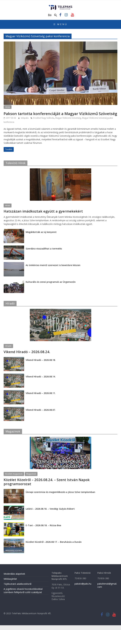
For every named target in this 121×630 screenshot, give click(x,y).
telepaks (25, 118)
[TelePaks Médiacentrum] (60, 6)
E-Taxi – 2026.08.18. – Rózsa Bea (43, 525)
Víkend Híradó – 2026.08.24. (27, 351)
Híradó (8, 346)
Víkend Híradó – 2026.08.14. (41, 376)
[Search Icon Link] (55, 15)
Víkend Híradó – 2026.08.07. (41, 409)
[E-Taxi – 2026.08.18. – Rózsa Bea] (14, 523)
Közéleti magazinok (14, 474)
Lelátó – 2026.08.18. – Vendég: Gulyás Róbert (50, 508)
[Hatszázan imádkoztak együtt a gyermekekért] (60, 170)
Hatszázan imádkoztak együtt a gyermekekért (43, 211)
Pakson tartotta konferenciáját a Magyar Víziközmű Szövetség (60, 113)
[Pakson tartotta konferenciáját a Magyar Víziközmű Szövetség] (60, 43)
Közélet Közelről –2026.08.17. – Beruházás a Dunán (54, 541)
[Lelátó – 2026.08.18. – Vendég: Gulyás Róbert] (14, 507)
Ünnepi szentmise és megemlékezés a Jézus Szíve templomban (60, 492)
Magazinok (31, 474)
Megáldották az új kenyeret (41, 232)
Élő (50, 15)
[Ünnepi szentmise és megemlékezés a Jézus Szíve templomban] (14, 490)
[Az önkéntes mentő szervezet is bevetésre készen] (14, 263)
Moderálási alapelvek (14, 573)
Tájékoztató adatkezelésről (17, 583)
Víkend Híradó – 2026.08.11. (41, 393)
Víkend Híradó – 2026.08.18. (41, 359)
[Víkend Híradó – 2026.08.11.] (14, 391)
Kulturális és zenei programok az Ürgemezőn (51, 281)
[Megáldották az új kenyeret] (14, 230)
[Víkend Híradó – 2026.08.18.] (14, 358)
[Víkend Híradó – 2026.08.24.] (60, 310)
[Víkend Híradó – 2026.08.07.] (14, 408)
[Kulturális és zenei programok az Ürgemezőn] (14, 280)
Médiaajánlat (10, 578)
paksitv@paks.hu (83, 583)
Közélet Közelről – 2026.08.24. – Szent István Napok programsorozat (47, 481)
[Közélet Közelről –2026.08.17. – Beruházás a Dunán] (14, 540)
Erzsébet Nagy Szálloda (43, 118)
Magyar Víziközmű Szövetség (68, 118)
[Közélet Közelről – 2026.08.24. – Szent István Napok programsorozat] (60, 438)
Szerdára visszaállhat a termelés (44, 248)
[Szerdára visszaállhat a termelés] (14, 247)
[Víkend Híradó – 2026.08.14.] (14, 375)
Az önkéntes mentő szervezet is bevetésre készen (53, 265)
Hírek (7, 107)
